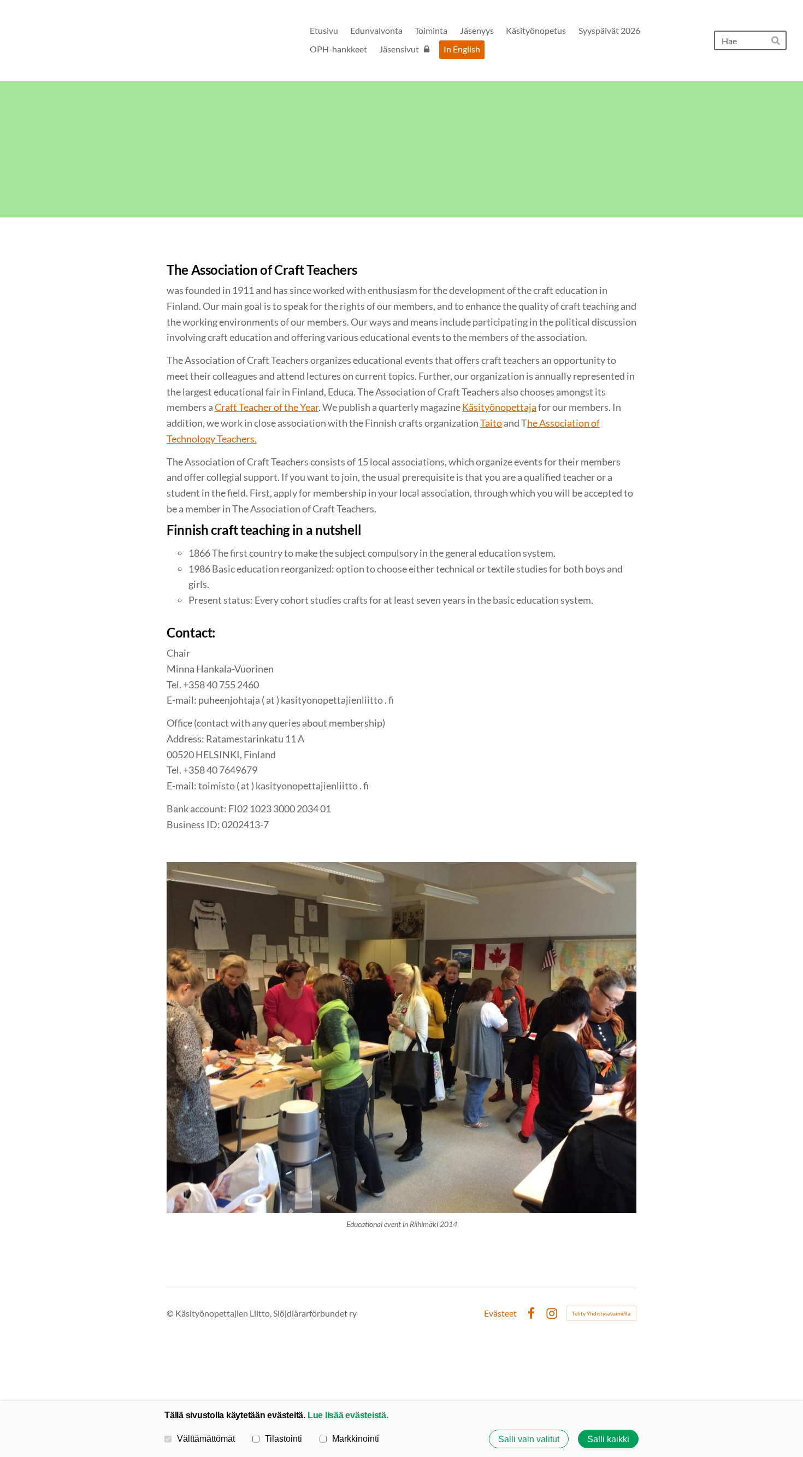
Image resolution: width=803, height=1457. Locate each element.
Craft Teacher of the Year (266, 407)
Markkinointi (355, 1438)
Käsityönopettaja (499, 407)
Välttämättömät (206, 1438)
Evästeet (500, 1313)
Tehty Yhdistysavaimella (601, 1313)
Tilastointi (283, 1438)
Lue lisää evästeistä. (348, 1415)
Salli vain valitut (528, 1439)
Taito (491, 423)
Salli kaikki (608, 1439)
